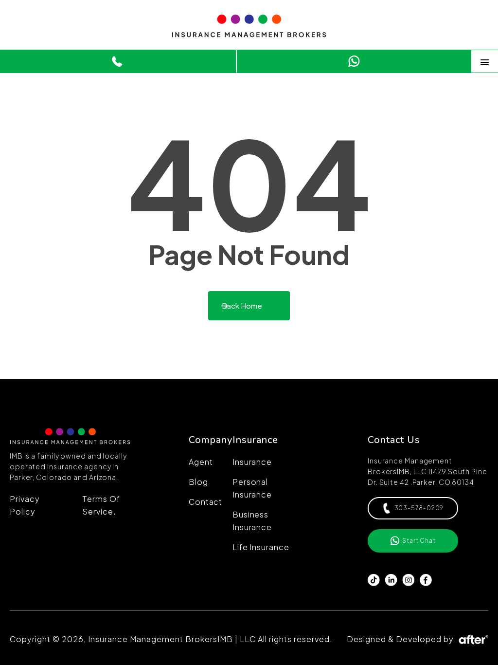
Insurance (252, 462)
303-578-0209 (419, 508)
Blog (198, 482)
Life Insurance (260, 547)
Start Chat (258, 58)
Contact (205, 502)
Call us (15, 58)
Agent (201, 462)
